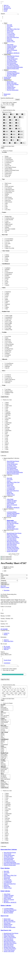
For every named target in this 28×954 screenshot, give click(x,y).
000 (6, 114)
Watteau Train (8, 329)
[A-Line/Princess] (4, 768)
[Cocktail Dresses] (7, 710)
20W (21, 131)
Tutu (6, 208)
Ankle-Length (8, 315)
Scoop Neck (8, 350)
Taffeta (7, 307)
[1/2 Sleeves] (5, 775)
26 (12, 126)
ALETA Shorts (10, 462)
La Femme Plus (11, 489)
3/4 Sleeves (8, 376)
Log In (5, 11)
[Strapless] (5, 786)
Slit (6, 232)
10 (21, 117)
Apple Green (8, 405)
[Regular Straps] (5, 783)
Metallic (7, 256)
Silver (6, 447)
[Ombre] (3, 737)
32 (12, 128)
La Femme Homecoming (13, 471)
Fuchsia (7, 429)
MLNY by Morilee (11, 516)
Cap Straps (8, 389)
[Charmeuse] (3, 747)
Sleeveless (7, 382)
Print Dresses (8, 197)
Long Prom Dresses (12, 540)
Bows (6, 271)
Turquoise (7, 412)
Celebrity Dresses (9, 218)
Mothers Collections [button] (9, 509)
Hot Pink (7, 427)
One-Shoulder (8, 345)
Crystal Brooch (9, 272)
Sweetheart (8, 355)
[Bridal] (7, 706)
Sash (6, 283)
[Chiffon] (3, 748)
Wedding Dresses (11, 526)
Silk (6, 305)
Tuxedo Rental (7, 660)
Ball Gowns (8, 183)
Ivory (6, 438)
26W (21, 134)
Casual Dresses (9, 159)
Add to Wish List (5, 584)
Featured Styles (10, 527)
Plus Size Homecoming (12, 528)
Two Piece (7, 209)
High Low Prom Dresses (13, 537)
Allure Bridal (10, 499)
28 (18, 126)
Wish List (6, 5)
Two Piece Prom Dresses (13, 548)
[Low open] (5, 730)
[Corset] (5, 724)
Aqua (6, 410)
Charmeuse (8, 291)
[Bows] (4, 743)
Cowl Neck (8, 336)
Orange (7, 435)
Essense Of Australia (12, 504)
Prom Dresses (8, 172)
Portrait (7, 347)
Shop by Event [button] (7, 517)
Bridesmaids (8, 158)
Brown (7, 443)
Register (6, 9)
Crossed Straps (9, 240)
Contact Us (6, 633)
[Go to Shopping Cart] (1, 1)
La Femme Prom (11, 488)
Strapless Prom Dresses (12, 547)
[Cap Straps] (5, 782)
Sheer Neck (8, 352)
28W (6, 137)
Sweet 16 (7, 176)
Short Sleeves (8, 381)
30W (13, 137)
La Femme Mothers (11, 512)
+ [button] (4, 459)
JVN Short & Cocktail (12, 469)
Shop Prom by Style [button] (9, 530)
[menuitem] (15, 5)
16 (18, 120)
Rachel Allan (10, 493)
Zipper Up (7, 246)
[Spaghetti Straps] (5, 784)
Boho (6, 184)
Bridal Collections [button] (8, 496)
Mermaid (7, 366)
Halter (6, 338)
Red (6, 433)
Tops (6, 206)
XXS (6, 140)
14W (18, 128)
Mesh (6, 299)
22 (18, 123)
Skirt (6, 203)
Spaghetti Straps (9, 392)
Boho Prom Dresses (12, 534)
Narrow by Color (7, 399)
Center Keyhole (9, 219)
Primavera (9, 492)
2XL (23, 143)
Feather (7, 275)
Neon (6, 258)
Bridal (6, 156)
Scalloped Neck (9, 348)
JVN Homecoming (11, 468)
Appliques (7, 268)
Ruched (7, 230)
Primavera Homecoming (13, 473)
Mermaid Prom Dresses (12, 541)
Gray (6, 446)
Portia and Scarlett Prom (13, 490)
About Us (6, 639)
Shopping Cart (7, 8)
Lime (6, 408)
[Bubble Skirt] (5, 720)
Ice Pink (7, 424)
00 (12, 114)
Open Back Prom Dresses (13, 543)
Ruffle (6, 282)
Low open (7, 243)
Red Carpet (8, 175)
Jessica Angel (10, 483)
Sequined (7, 304)
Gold (6, 441)
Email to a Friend (5, 587)
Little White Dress (9, 191)
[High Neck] (4, 764)
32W (21, 137)
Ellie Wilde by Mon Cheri (13, 482)
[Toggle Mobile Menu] (1, 656)
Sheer (6, 245)
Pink (6, 426)
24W (13, 134)
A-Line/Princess (9, 363)
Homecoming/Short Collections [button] (11, 458)
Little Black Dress (9, 189)
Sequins (7, 285)
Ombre (7, 259)
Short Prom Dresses (12, 545)
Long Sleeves (8, 378)
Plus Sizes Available (10, 229)
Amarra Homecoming (12, 464)
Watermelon (8, 430)
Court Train (8, 320)
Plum (6, 432)
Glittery (7, 255)
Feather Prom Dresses (12, 536)
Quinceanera (8, 173)
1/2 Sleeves (8, 374)
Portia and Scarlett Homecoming (15, 472)
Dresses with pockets (12, 551)
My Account (7, 6)
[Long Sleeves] (5, 777)
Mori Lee (9, 506)
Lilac (6, 421)
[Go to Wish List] (2, 1)
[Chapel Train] (4, 757)
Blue (6, 416)
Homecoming (8, 168)
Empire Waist (8, 365)
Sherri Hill (9, 478)
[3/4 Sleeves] (5, 776)
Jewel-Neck (8, 341)
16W (6, 131)
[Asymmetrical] (4, 755)
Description (6, 590)
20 (12, 123)
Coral (6, 436)
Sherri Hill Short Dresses (13, 461)
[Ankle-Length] (4, 754)
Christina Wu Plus (11, 502)
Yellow (7, 402)
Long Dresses (8, 192)
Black (6, 444)
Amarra (9, 481)
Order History (7, 647)
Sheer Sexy (8, 200)
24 (6, 126)
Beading (7, 269)
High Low (7, 222)
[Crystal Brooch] (4, 744)
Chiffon (7, 293)
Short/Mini (8, 325)
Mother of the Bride (12, 522)
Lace (6, 280)
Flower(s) (7, 277)
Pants (6, 195)
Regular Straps (9, 391)
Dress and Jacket (9, 186)
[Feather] (3, 750)
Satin (6, 302)
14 (12, 120)
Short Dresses (8, 202)
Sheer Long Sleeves (10, 379)
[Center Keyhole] (5, 722)
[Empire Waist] (4, 769)
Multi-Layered (8, 224)
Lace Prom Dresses (11, 538)
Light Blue (8, 413)
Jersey (6, 296)
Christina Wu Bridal (12, 500)
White (6, 449)
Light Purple (8, 422)
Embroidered (8, 274)
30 (6, 128)
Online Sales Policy (8, 641)
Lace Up (7, 242)
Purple (7, 419)
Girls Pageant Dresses (10, 167)
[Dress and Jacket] (5, 715)
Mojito (7, 404)
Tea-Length (8, 328)
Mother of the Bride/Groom (12, 170)
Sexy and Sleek (9, 198)
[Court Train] (4, 758)
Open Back (8, 225)
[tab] (15, 466)
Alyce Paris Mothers (12, 514)
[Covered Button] (5, 726)
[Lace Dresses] (5, 717)
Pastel (6, 261)
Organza (7, 301)
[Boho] (5, 714)
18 (6, 123)
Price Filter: (6, 104)
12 (6, 120)
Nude (6, 439)
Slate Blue (7, 415)
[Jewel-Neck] (4, 765)
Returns (6, 634)
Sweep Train (8, 326)
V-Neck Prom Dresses (12, 550)
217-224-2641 (4, 629)
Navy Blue (8, 418)
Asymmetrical (8, 317)
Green (6, 407)
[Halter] (4, 762)
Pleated (7, 227)
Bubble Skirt (8, 216)
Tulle (6, 308)
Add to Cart (3, 582)
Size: (2, 573)
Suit (6, 205)
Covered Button (9, 238)
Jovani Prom (10, 485)
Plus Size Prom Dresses (12, 523)
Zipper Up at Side (9, 248)
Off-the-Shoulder (9, 344)
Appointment (7, 663)
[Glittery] (3, 733)
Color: (2, 576)
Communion (8, 162)
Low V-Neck (8, 342)
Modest (7, 194)
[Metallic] (3, 735)
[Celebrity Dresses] (5, 721)
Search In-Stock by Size (9, 110)
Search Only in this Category (9, 102)
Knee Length (8, 323)
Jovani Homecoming (12, 466)
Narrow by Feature (8, 150)
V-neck (7, 356)
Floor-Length (8, 321)
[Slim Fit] (4, 772)
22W (6, 134)
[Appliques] (4, 740)
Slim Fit (7, 368)
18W (13, 131)
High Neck (8, 339)
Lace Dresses (8, 188)
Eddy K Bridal (10, 503)
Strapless (7, 353)
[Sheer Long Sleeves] (5, 779)
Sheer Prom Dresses (12, 544)
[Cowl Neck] (4, 761)
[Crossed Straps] (5, 728)
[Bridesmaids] (7, 707)
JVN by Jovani (10, 486)
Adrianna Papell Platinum (13, 513)
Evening (7, 164)
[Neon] (3, 736)
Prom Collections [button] (8, 475)
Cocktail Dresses (9, 161)
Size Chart (3, 586)
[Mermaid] (4, 771)
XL (17, 143)
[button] (5, 23)
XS (13, 140)
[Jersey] (3, 751)
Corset (6, 221)
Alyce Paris (10, 479)
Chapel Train (8, 318)
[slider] (24, 674)
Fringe (6, 278)
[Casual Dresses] (7, 708)
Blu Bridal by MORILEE (13, 507)
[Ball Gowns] (5, 713)
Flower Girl (8, 165)
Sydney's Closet (11, 495)
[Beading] (4, 742)
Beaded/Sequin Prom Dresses (14, 533)
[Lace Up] (5, 729)
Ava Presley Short (11, 465)
